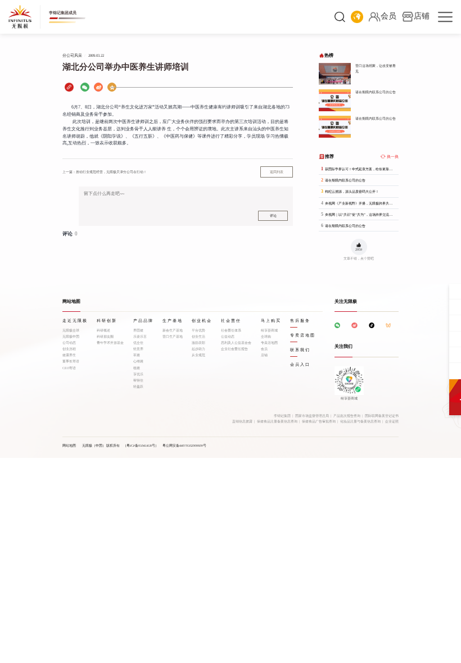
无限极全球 (70, 330)
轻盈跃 (138, 386)
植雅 (136, 368)
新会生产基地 (172, 330)
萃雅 (136, 355)
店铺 (264, 355)
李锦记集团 (282, 415)
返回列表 (276, 172)
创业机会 (202, 321)
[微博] (98, 87)
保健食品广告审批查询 (319, 421)
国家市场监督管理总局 (312, 415)
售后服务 (300, 321)
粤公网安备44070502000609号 (184, 445)
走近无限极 (75, 321)
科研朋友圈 (105, 336)
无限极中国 (70, 336)
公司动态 (69, 342)
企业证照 (392, 421)
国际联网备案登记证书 (382, 415)
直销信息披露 (242, 421)
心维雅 (138, 361)
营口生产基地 (172, 336)
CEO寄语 (69, 368)
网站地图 (69, 445)
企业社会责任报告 (234, 349)
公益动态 (227, 336)
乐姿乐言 (140, 336)
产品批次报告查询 (346, 415)
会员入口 (300, 364)
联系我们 (300, 350)
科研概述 (103, 330)
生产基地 (172, 321)
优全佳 (138, 342)
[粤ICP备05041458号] (140, 445)
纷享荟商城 (269, 330)
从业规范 (198, 355)
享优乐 (138, 374)
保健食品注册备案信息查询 (277, 421)
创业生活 (198, 336)
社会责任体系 (231, 330)
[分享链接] (69, 87)
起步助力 (198, 349)
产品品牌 (143, 321)
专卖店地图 (269, 342)
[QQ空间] (111, 87)
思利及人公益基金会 (236, 342)
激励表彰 (198, 342)
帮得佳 (138, 380)
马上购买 (271, 321)
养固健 (138, 330)
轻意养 (138, 349)
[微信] (84, 87)
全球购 (266, 336)
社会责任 (231, 321)
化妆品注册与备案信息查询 (360, 421)
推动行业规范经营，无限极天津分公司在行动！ (104, 172)
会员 (264, 349)
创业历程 (69, 349)
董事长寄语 (70, 361)
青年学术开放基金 (110, 342)
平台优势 (198, 330)
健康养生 (69, 355)
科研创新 (107, 321)
